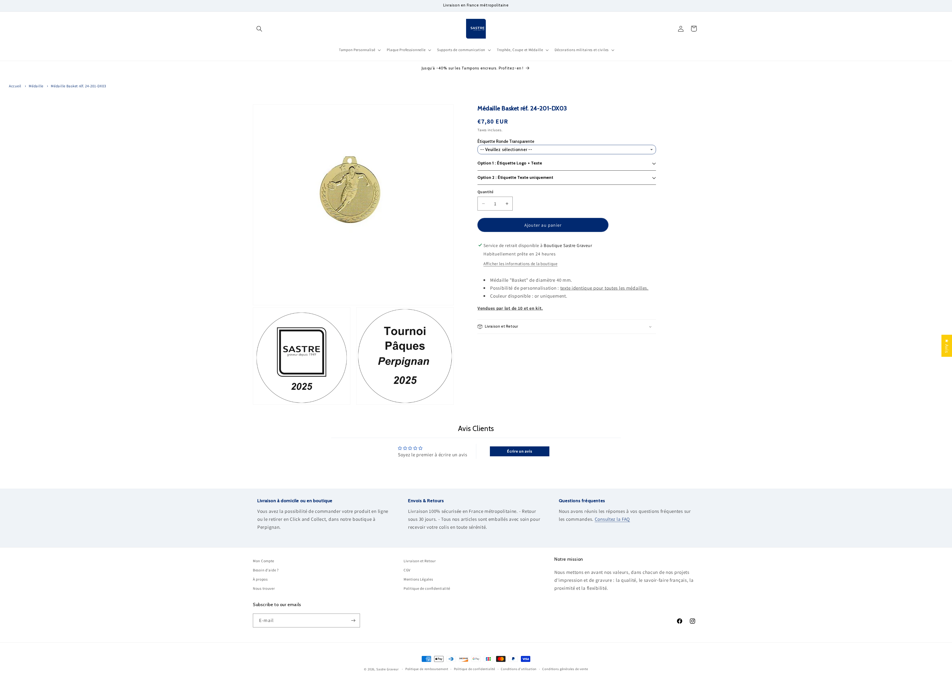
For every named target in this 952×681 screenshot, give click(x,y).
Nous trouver (264, 588)
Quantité (485, 191)
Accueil (15, 86)
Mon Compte (263, 560)
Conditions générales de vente (565, 669)
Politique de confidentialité (427, 588)
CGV (407, 570)
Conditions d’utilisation (518, 669)
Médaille (36, 86)
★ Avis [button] (947, 346)
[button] (259, 28)
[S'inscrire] (353, 620)
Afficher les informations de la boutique (520, 263)
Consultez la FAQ (612, 519)
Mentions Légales (418, 579)
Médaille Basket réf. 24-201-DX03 (78, 86)
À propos (260, 579)
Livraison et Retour (420, 560)
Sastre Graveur (387, 669)
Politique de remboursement (426, 669)
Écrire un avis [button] (519, 451)
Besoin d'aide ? (266, 570)
